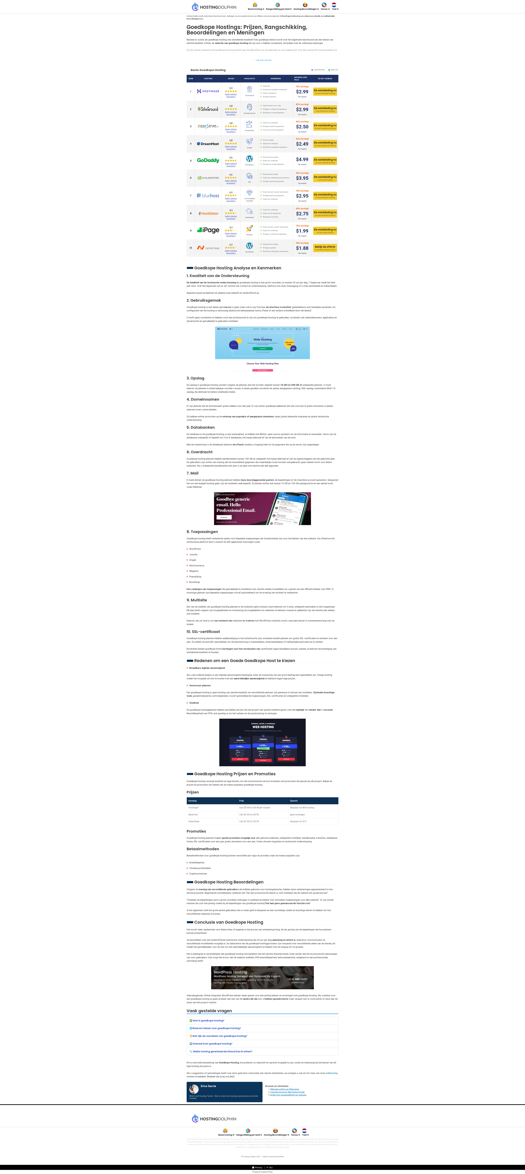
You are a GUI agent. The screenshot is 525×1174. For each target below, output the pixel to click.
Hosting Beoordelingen (305, 9)
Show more (264, 60)
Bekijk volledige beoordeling (231, 95)
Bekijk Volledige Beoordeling (231, 252)
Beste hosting (255, 9)
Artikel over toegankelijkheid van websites (288, 1095)
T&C (271, 1167)
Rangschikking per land (277, 9)
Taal (334, 9)
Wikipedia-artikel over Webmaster (284, 1089)
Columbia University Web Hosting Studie (287, 1092)
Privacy (258, 1167)
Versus (324, 9)
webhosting (332, 1073)
